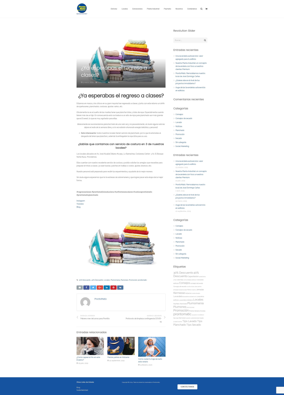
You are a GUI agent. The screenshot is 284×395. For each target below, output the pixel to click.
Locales (107, 280)
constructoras (190, 286)
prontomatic (142, 280)
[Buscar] (201, 8)
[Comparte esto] (86, 287)
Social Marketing (182, 146)
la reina (193, 293)
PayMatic (176, 304)
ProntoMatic (101, 82)
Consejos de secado (184, 118)
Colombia (180, 280)
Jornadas (200, 290)
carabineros (202, 276)
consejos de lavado (196, 283)
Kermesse (179, 292)
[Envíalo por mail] (80, 287)
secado (188, 318)
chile (174, 279)
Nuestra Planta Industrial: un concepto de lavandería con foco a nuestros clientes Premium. (191, 66)
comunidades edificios (189, 279)
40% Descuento (97, 280)
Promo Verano (194, 311)
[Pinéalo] (113, 287)
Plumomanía (115, 280)
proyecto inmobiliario (198, 314)
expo (185, 289)
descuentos (198, 286)
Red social (182, 318)
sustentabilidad (195, 318)
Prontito (202, 311)
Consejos (179, 114)
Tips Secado (193, 324)
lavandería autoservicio (189, 296)
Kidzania (188, 293)
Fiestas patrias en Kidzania (118, 357)
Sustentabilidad (82, 390)
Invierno (193, 289)
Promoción (114, 82)
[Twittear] (93, 287)
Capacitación (193, 276)
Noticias (179, 126)
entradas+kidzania (178, 289)
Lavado (179, 122)
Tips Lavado (189, 321)
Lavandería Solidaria (186, 300)
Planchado (180, 130)
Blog (78, 207)
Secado (179, 138)
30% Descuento (85, 280)
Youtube (80, 204)
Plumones (124, 280)
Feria (189, 290)
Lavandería (177, 296)
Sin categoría (181, 142)
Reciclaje (175, 318)
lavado (198, 293)
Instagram (81, 201)
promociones (190, 307)
